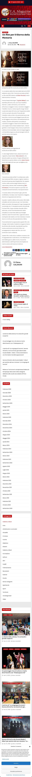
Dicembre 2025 (7, 396)
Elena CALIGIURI (13, 43)
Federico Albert (7, 522)
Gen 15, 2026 (7, 743)
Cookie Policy (9, 775)
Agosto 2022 (6, 466)
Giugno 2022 (6, 473)
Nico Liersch (19, 156)
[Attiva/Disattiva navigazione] (22, 26)
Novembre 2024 (7, 428)
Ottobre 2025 (7, 400)
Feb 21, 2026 (7, 641)
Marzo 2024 (6, 445)
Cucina (5, 539)
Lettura (5, 557)
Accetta (16, 763)
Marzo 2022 (6, 477)
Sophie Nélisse (21, 100)
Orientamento (7, 568)
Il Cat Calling (6, 319)
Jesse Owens (25, 160)
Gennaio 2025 (7, 421)
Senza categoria (7, 582)
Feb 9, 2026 (17, 286)
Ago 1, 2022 (17, 307)
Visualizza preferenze (16, 771)
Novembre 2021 (7, 487)
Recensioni (5, 32)
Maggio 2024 (6, 438)
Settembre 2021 (7, 494)
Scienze (5, 575)
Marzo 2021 (6, 498)
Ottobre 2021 (6, 491)
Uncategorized (7, 596)
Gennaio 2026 (7, 393)
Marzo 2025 (6, 414)
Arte (4, 525)
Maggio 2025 (6, 407)
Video (4, 599)
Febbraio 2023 (7, 459)
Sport (4, 589)
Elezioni (5, 546)
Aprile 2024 (6, 442)
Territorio (5, 592)
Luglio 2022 (6, 470)
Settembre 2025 (7, 403)
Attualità (16, 278)
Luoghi (15, 302)
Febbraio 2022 (7, 480)
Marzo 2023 (6, 456)
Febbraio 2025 (7, 417)
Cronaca (22, 278)
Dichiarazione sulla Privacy (19, 775)
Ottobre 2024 (7, 431)
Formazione (6, 553)
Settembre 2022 (7, 463)
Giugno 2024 (6, 435)
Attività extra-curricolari (10, 529)
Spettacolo (23, 280)
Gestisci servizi (5, 759)
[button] (30, 746)
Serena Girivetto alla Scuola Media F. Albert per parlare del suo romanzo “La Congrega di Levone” (16, 362)
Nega (16, 767)
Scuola (15, 292)
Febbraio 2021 (7, 501)
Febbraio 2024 (7, 449)
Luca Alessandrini (7, 247)
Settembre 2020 (7, 508)
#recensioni (22, 44)
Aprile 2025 (6, 410)
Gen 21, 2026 (7, 709)
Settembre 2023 (7, 452)
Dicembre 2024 (7, 424)
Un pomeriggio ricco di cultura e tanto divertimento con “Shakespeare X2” (14, 672)
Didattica (16, 290)
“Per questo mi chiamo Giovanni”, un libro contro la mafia (22, 296)
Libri (21, 290)
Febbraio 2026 (7, 389)
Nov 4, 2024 (17, 297)
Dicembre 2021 (7, 484)
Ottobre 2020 (7, 505)
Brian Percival (21, 95)
